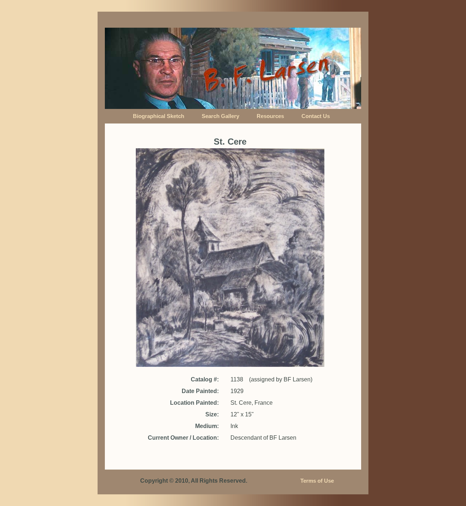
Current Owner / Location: (183, 438)
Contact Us (315, 116)
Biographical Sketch (158, 116)
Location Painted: (194, 403)
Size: (212, 414)
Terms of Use (317, 481)
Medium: (207, 426)
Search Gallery (220, 116)
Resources (270, 116)
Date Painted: (200, 391)
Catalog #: (205, 379)
